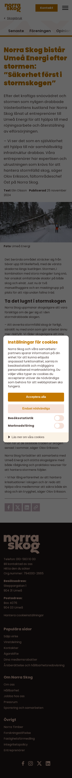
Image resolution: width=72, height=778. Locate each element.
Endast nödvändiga (36, 408)
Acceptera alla (36, 396)
